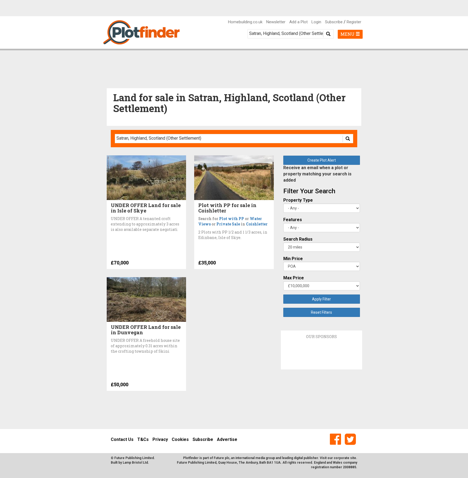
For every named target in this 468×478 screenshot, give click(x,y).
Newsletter (275, 21)
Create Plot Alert (321, 160)
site (353, 458)
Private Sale (228, 224)
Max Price (293, 277)
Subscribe (334, 21)
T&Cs (143, 439)
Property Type (298, 200)
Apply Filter (321, 299)
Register (354, 21)
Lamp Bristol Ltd (135, 462)
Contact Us (122, 439)
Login (316, 21)
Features (292, 219)
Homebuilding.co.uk (245, 21)
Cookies (180, 439)
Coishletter (257, 224)
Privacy (160, 439)
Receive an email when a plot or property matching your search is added (317, 174)
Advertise (227, 439)
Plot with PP (231, 218)
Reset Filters (321, 312)
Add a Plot (298, 21)
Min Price (293, 258)
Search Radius (298, 239)
